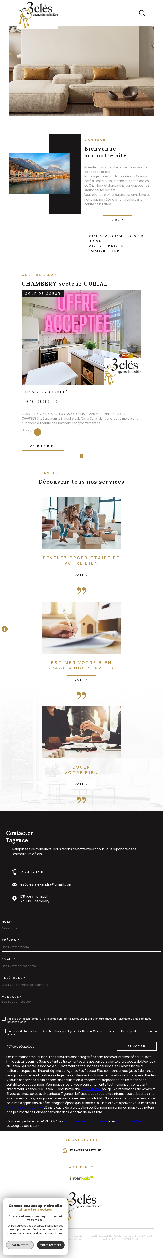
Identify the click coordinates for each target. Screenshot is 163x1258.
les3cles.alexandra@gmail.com (45, 884)
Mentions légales (132, 1236)
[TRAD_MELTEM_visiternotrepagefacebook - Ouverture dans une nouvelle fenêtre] (5, 629)
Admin (147, 1236)
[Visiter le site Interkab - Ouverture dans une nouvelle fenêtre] (81, 1178)
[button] (76, 456)
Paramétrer (20, 1245)
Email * (8, 959)
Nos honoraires (99, 1236)
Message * (12, 996)
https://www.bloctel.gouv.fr (25, 1107)
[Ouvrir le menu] (156, 13)
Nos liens (107, 1239)
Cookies (136, 1239)
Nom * (7, 921)
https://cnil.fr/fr (91, 1089)
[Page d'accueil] (37, 15)
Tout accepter (50, 1245)
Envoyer (137, 1046)
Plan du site (115, 1236)
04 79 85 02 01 (31, 872)
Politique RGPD (122, 1239)
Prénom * (11, 940)
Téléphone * (14, 977)
